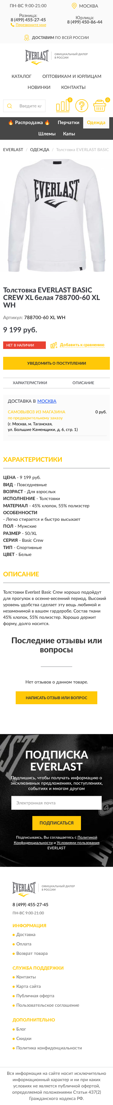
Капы (69, 134)
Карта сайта (28, 987)
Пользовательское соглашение (47, 1006)
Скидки (23, 1039)
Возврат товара (32, 953)
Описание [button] (83, 383)
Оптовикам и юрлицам (71, 76)
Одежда (96, 122)
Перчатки (68, 122)
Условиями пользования (78, 843)
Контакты (73, 87)
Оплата (23, 944)
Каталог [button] (22, 76)
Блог (21, 1029)
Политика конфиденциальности (49, 1048)
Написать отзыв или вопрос (56, 698)
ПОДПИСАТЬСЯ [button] (57, 823)
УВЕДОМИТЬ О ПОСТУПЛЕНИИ (56, 363)
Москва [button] (46, 401)
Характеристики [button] (30, 383)
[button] (28, 24)
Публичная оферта (35, 996)
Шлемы (47, 134)
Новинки (39, 87)
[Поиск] (9, 106)
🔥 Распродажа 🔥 (29, 122)
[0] (99, 105)
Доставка (25, 935)
